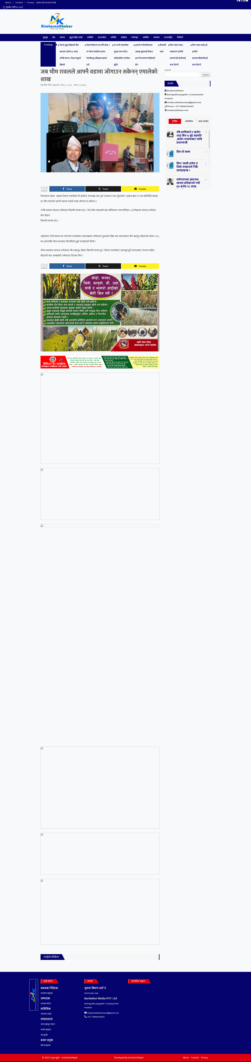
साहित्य (124, 37)
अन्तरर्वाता (102, 37)
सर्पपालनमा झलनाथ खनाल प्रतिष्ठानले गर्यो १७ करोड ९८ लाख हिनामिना (188, 185)
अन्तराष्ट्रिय (168, 37)
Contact (19, 2)
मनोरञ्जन (134, 37)
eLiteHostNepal (135, 1058)
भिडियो (180, 37)
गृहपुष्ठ (45, 37)
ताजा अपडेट (203, 121)
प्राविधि (90, 37)
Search (168, 70)
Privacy (30, 2)
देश (53, 37)
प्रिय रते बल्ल (183, 151)
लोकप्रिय (189, 121)
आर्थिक (146, 37)
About (8, 2)
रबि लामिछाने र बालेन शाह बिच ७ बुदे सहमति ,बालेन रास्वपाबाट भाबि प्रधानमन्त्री (189, 137)
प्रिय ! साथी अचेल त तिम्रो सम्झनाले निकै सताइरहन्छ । (187, 167)
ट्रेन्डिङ (175, 121)
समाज (62, 37)
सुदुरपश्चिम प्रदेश (76, 37)
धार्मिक (113, 37)
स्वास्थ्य (156, 37)
